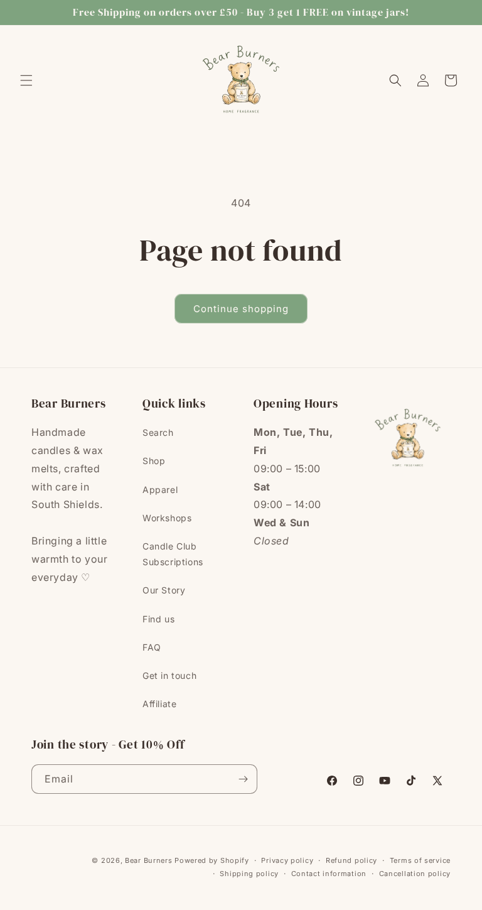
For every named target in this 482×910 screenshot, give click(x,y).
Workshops (166, 517)
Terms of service (420, 860)
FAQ (151, 647)
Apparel (160, 489)
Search (158, 432)
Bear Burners (148, 860)
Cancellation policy (415, 873)
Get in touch (169, 675)
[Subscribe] (243, 779)
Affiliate (159, 703)
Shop (153, 460)
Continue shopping (241, 309)
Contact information (329, 873)
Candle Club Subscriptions (172, 554)
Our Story (163, 590)
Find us (158, 619)
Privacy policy (287, 860)
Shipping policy (249, 873)
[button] (26, 80)
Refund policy (351, 860)
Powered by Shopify (211, 860)
